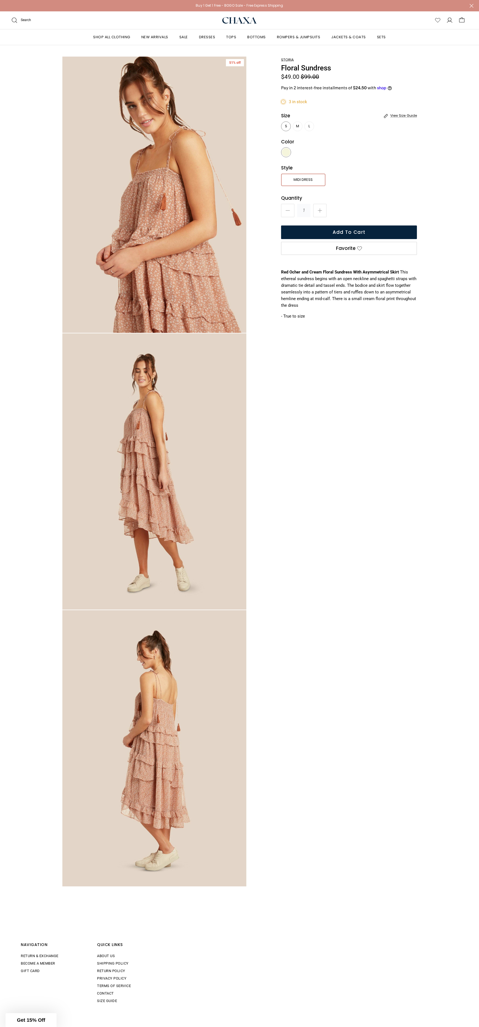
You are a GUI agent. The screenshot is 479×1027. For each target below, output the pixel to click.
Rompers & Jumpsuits (298, 37)
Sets (381, 37)
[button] (31, 1020)
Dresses (207, 37)
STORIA (287, 59)
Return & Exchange (39, 956)
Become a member (38, 963)
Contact (105, 993)
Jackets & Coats (348, 37)
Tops (231, 37)
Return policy (111, 971)
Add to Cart (349, 232)
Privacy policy (111, 978)
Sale (183, 37)
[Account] (449, 20)
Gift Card (30, 971)
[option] (154, 194)
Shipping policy (113, 963)
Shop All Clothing (111, 37)
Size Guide (107, 1001)
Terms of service (114, 986)
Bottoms (256, 37)
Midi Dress (303, 179)
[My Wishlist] (438, 20)
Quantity (291, 198)
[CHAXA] (239, 20)
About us (106, 956)
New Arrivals (154, 37)
